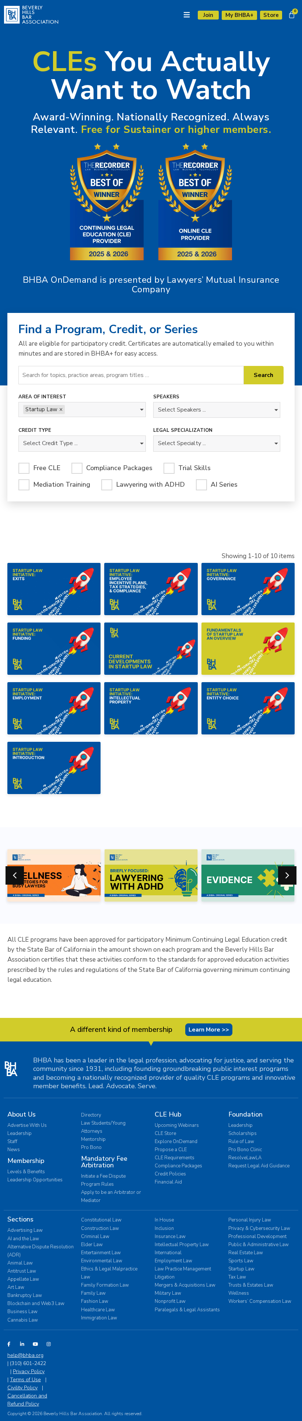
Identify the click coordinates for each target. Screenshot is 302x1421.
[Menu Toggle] (186, 14)
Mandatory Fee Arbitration (104, 1162)
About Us (21, 1114)
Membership (25, 1160)
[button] (287, 875)
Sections (20, 1219)
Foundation (245, 1114)
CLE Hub (168, 1114)
